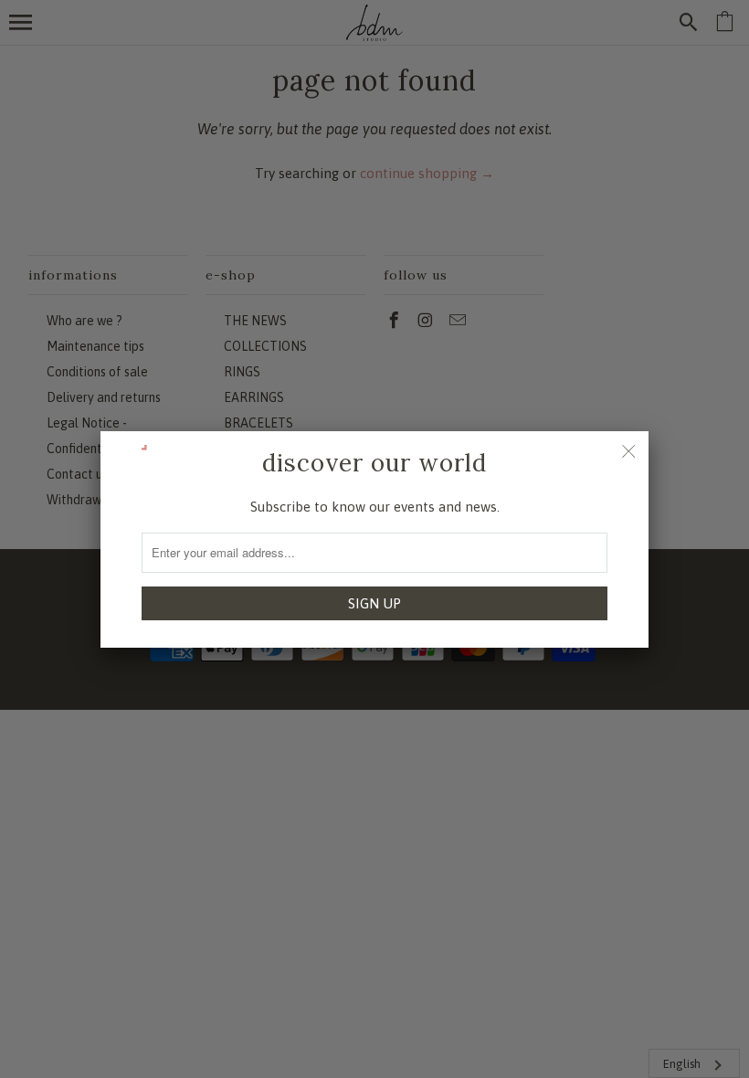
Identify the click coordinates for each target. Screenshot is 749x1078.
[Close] (628, 451)
